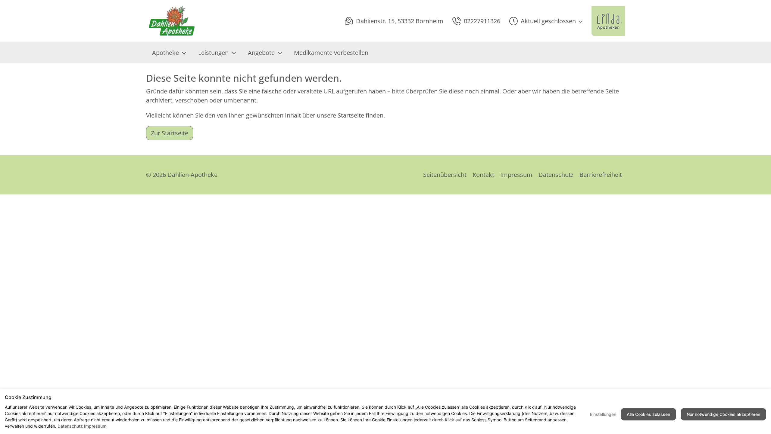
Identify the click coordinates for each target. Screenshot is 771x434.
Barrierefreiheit (600, 175)
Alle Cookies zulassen (648, 414)
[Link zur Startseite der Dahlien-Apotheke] (172, 21)
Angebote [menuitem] (261, 53)
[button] (545, 21)
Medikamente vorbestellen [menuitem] (331, 53)
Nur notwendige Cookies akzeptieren (723, 414)
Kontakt (483, 175)
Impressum (516, 175)
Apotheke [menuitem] (165, 53)
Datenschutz (555, 175)
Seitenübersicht (445, 175)
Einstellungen (603, 414)
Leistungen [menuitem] (213, 53)
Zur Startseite (169, 133)
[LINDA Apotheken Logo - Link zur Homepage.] (608, 21)
